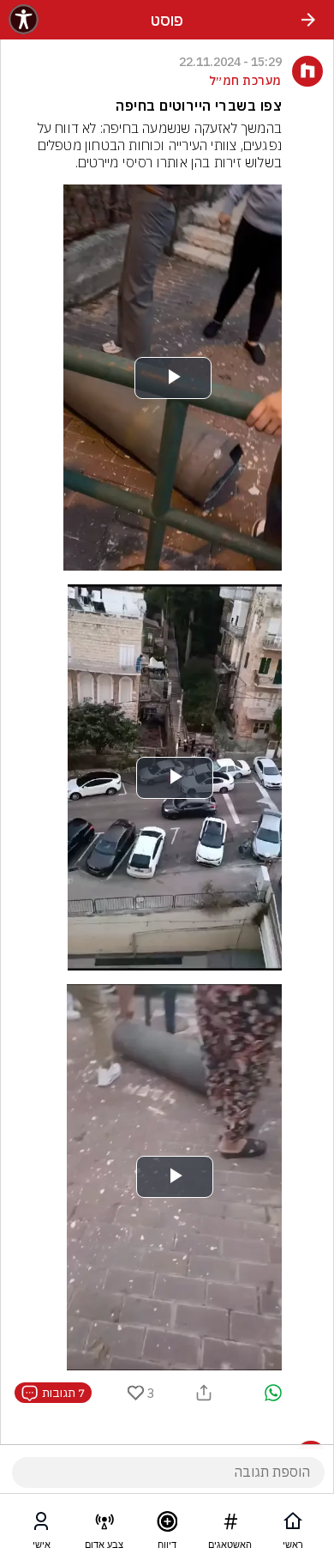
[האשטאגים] (230, 1525)
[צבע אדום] (104, 1525)
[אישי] (41, 1525)
